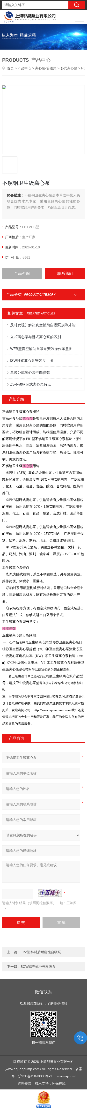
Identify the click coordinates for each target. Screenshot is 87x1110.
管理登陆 (24, 1083)
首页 (10, 68)
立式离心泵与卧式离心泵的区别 (35, 337)
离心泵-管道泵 (46, 68)
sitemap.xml (66, 1076)
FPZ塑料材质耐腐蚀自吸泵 (41, 952)
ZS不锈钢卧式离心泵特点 (30, 384)
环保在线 (58, 1083)
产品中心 (24, 68)
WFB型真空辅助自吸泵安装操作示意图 (41, 349)
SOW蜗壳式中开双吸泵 (38, 966)
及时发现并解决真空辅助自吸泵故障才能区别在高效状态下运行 (46, 325)
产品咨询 (22, 273)
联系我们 (65, 273)
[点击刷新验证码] (50, 893)
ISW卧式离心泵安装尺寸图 (31, 360)
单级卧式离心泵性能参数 (30, 372)
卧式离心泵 (68, 68)
